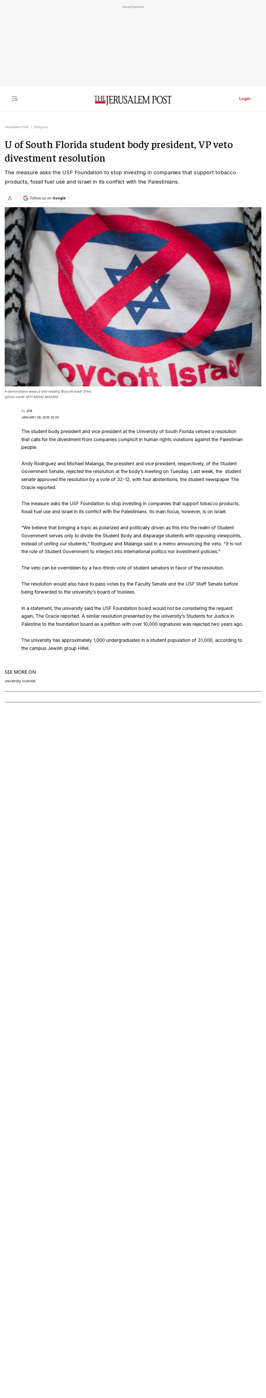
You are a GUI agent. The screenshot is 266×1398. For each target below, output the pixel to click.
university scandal (20, 681)
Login (244, 98)
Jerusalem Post (17, 127)
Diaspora (41, 127)
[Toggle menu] (14, 98)
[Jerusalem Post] (133, 100)
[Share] (10, 198)
